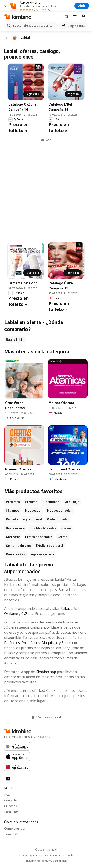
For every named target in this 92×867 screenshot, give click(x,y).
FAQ (7, 795)
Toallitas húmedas (43, 528)
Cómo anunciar (14, 828)
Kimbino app (46, 671)
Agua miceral (32, 519)
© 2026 (46, 849)
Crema (62, 537)
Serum (66, 528)
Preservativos (16, 554)
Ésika (65, 608)
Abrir (81, 6)
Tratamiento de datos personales (46, 861)
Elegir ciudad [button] (77, 26)
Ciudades (10, 806)
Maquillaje (71, 502)
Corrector (13, 537)
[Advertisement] (46, 188)
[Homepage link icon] (33, 717)
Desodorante (15, 528)
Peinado (12, 519)
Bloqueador (33, 510)
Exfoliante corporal (49, 545)
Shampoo (13, 510)
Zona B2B (11, 834)
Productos (11, 812)
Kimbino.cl (12, 584)
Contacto (10, 800)
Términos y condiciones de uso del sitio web (46, 855)
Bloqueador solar (59, 510)
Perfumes (13, 502)
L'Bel (75, 608)
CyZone (27, 613)
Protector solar (58, 519)
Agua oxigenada (42, 554)
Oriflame (11, 613)
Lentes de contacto (39, 537)
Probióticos (50, 502)
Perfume (31, 502)
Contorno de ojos (18, 545)
